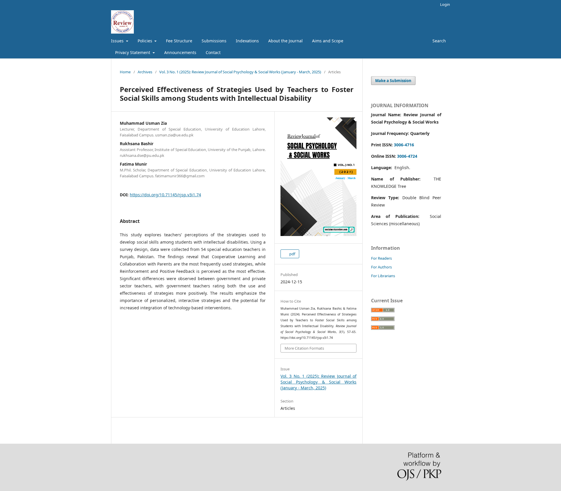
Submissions (214, 41)
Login (445, 4)
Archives (145, 71)
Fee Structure (179, 41)
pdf (291, 253)
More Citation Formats (304, 348)
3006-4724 (407, 156)
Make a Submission (393, 80)
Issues (118, 41)
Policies (145, 41)
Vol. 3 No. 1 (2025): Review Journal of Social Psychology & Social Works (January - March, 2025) (240, 71)
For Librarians (383, 275)
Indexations (247, 41)
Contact (213, 52)
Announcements (180, 52)
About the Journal (285, 41)
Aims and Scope (327, 41)
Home (125, 71)
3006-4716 (404, 145)
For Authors (381, 267)
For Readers (381, 258)
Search (438, 41)
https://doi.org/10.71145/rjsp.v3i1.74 (165, 194)
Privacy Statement (133, 52)
